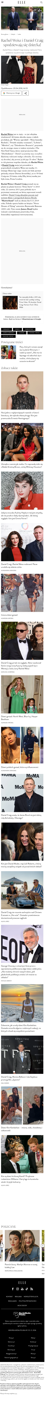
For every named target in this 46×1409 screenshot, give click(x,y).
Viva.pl (33, 1350)
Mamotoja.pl (11, 1350)
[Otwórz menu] (2, 2)
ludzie (21, 333)
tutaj (16, 1393)
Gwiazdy (6, 329)
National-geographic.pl (11, 1358)
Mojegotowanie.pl (11, 1354)
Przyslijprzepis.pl (33, 1346)
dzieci (17, 329)
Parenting (29, 329)
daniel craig (35, 333)
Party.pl (11, 1338)
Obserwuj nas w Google (13, 93)
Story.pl (33, 1358)
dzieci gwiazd (8, 333)
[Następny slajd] (42, 1245)
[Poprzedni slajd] (2, 1245)
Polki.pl (33, 1338)
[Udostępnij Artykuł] (26, 93)
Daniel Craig (8, 165)
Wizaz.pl (33, 1354)
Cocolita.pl (11, 1346)
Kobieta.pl (33, 1342)
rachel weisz (8, 336)
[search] (41, 2)
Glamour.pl (11, 1342)
